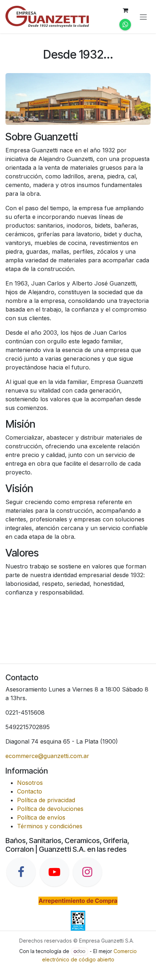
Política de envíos (41, 817)
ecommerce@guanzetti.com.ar (47, 755)
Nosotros (30, 782)
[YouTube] (54, 872)
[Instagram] (87, 872)
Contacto (29, 791)
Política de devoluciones (50, 808)
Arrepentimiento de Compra (77, 900)
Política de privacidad (46, 800)
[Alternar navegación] (143, 16)
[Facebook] (21, 872)
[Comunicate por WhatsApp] (125, 24)
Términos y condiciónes (49, 826)
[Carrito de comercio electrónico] (125, 10)
